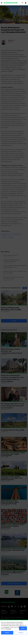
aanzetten (8, 629)
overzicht (7, 627)
